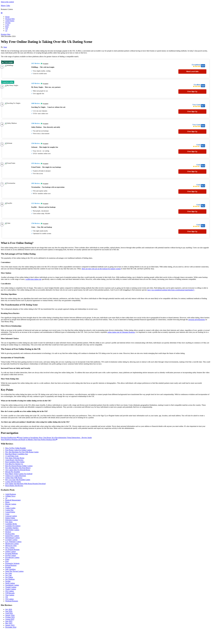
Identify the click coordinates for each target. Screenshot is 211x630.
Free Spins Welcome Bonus (14, 458)
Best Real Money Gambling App (16, 454)
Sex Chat (8, 575)
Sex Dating (9, 577)
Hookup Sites (10, 19)
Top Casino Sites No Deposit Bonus (17, 470)
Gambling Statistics (11, 528)
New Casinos (10, 547)
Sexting (7, 23)
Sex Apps (8, 573)
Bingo (7, 502)
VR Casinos (9, 599)
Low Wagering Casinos (13, 542)
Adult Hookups (10, 494)
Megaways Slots (11, 545)
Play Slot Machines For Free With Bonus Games (22, 452)
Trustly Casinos (10, 589)
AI (6, 31)
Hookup (8, 532)
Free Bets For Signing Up (14, 464)
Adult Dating (9, 21)
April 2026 (9, 613)
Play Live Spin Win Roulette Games (17, 480)
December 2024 (10, 627)
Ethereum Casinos (11, 520)
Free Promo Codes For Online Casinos (18, 450)
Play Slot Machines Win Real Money (18, 468)
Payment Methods (11, 553)
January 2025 (10, 625)
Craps (7, 514)
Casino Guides (10, 508)
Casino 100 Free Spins (13, 482)
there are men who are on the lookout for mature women (101, 269)
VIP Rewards (10, 593)
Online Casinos (10, 551)
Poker (7, 559)
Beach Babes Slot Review (14, 486)
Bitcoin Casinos (10, 504)
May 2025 (8, 623)
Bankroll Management (13, 500)
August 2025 (9, 619)
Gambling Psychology (13, 526)
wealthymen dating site (33, 279)
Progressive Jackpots (12, 563)
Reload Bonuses (10, 565)
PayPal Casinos (10, 555)
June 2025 (8, 621)
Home (7, 17)
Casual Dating (10, 512)
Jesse (5, 47)
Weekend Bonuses (11, 601)
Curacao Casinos (11, 516)
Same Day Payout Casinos (14, 571)
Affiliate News (10, 496)
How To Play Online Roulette (15, 448)
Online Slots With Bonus (13, 478)
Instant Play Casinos (12, 536)
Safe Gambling (10, 569)
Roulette (8, 567)
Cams (7, 25)
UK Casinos (9, 591)
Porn (7, 27)
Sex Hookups (10, 579)
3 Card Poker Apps (11, 456)
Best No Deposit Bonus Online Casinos (18, 466)
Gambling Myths (11, 524)
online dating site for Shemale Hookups (121, 332)
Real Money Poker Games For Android (18, 474)
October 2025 (10, 617)
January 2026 (10, 615)
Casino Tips (9, 510)
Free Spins (9, 522)
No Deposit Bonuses (12, 549)
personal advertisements (196, 319)
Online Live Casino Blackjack (15, 476)
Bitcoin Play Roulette (12, 472)
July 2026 (8, 609)
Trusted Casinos (10, 587)
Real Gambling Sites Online (14, 462)
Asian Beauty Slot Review (14, 460)
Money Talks (5, 5)
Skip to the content (7, 2)
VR (6, 29)
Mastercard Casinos (12, 544)
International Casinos (12, 538)
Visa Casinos (9, 595)
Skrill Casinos (10, 583)
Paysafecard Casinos (12, 557)
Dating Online (10, 518)
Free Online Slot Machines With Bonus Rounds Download (25, 484)
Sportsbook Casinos (12, 585)
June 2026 (8, 611)
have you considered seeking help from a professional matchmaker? (171, 290)
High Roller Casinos (12, 530)
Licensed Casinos (11, 540)
